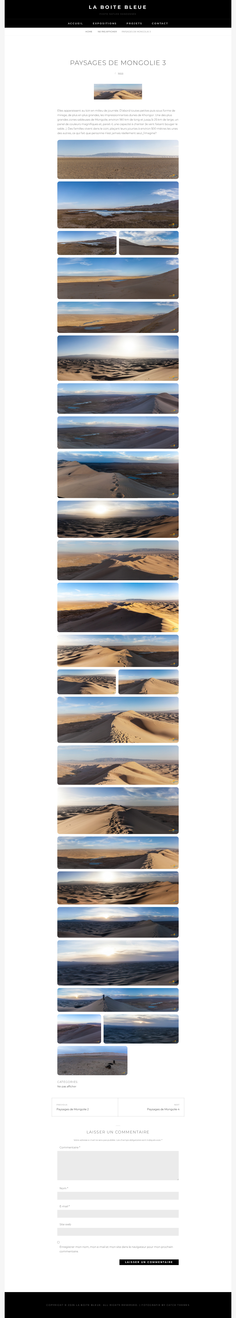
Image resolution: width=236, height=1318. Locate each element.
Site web (65, 1224)
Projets (134, 23)
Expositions (105, 23)
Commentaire (70, 1147)
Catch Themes (178, 1305)
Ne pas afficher (107, 31)
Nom (64, 1188)
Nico (120, 73)
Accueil (75, 23)
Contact (160, 23)
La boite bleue (118, 7)
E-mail (65, 1206)
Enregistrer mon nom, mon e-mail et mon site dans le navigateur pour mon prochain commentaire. (116, 1249)
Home (89, 31)
